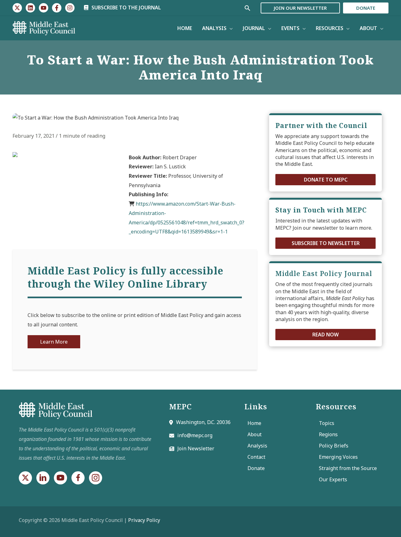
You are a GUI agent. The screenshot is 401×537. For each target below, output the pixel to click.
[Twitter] (17, 8)
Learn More (54, 341)
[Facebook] (56, 8)
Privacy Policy (144, 520)
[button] (325, 179)
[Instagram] (70, 8)
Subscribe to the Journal (125, 7)
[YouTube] (43, 8)
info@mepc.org (194, 435)
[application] (230, 28)
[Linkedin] (30, 8)
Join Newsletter (195, 448)
